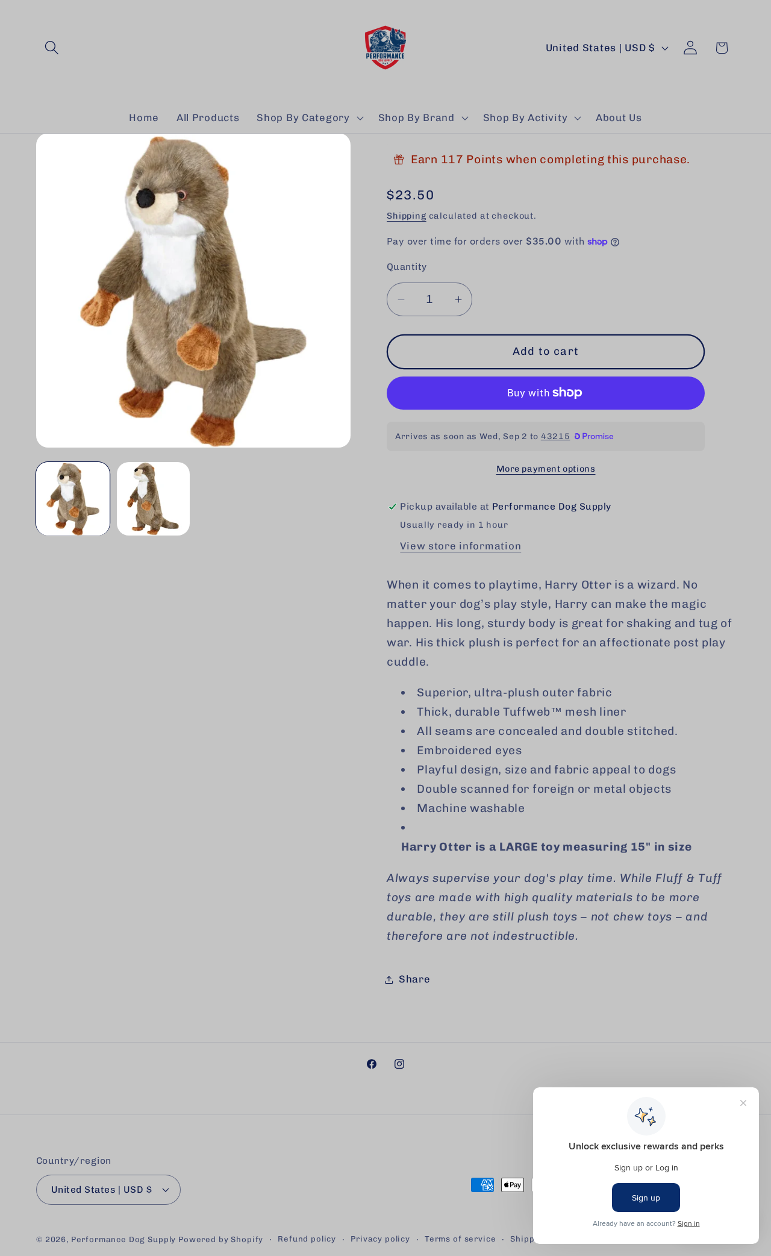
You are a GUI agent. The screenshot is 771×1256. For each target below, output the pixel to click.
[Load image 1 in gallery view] (73, 499)
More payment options (546, 468)
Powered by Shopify (220, 1239)
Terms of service (460, 1238)
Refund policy (307, 1238)
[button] (52, 48)
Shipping (406, 215)
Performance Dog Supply (123, 1239)
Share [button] (415, 979)
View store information (460, 546)
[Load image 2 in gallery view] (153, 499)
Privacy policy (380, 1238)
